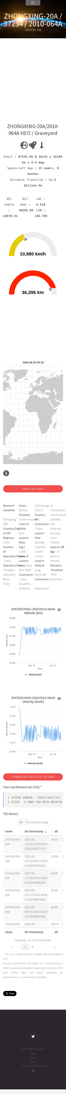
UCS (5, 958)
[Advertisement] (33, 80)
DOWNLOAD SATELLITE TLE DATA (33, 777)
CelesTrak (28, 954)
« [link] (12, 946)
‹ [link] (18, 946)
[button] (20, 831)
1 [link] (25, 946)
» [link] (54, 946)
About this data (33, 489)
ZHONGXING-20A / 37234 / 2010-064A (33, 20)
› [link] (47, 946)
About (33, 1053)
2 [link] (32, 946)
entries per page (38, 822)
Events (33, 1061)
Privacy (33, 1057)
